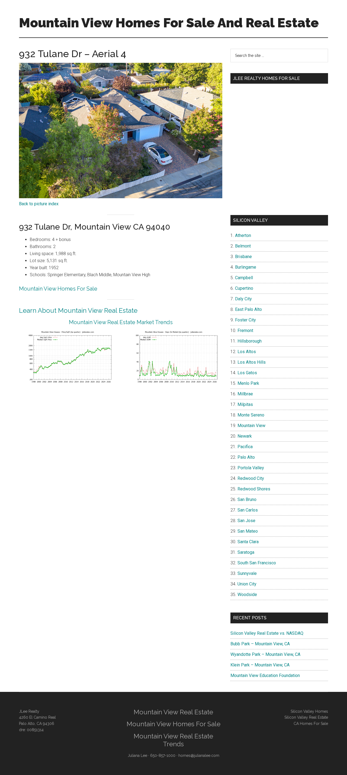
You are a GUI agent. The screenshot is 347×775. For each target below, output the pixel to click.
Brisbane (243, 256)
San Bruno (246, 499)
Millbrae (245, 393)
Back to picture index (39, 203)
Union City (246, 584)
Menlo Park (248, 383)
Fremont (245, 330)
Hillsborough (249, 341)
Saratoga (245, 552)
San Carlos (247, 510)
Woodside (247, 594)
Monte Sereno (250, 415)
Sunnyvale (247, 573)
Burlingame (245, 267)
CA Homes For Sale (311, 723)
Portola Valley (250, 467)
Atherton (243, 235)
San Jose (246, 520)
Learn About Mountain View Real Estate (78, 310)
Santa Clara (248, 541)
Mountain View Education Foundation (265, 675)
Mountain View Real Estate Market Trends (121, 322)
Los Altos (246, 351)
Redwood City (250, 478)
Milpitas (245, 404)
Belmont (243, 246)
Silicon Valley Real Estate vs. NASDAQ (266, 633)
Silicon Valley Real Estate (306, 717)
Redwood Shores (253, 488)
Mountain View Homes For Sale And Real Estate (169, 22)
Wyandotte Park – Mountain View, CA (265, 654)
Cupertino (244, 288)
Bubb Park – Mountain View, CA (260, 643)
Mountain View (251, 425)
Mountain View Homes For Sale (58, 288)
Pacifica (245, 446)
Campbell (244, 277)
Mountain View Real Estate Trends (173, 740)
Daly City (243, 298)
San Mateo (247, 531)
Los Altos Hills (251, 362)
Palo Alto (246, 457)
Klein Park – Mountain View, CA (260, 664)
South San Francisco (256, 562)
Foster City (245, 320)
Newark (244, 436)
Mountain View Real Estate (173, 712)
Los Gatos (247, 372)
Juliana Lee (137, 755)
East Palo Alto (248, 309)
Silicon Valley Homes (309, 711)
